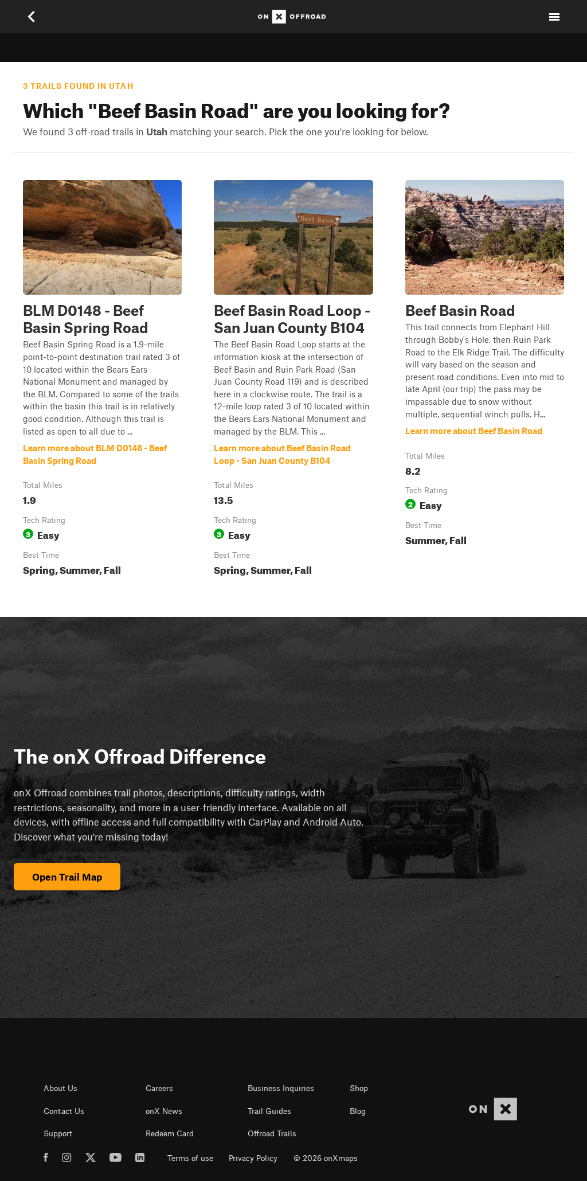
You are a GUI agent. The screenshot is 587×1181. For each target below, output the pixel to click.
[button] (102, 380)
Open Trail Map (67, 876)
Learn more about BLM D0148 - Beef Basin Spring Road (102, 380)
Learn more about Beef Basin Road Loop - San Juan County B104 (293, 380)
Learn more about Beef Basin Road (484, 380)
